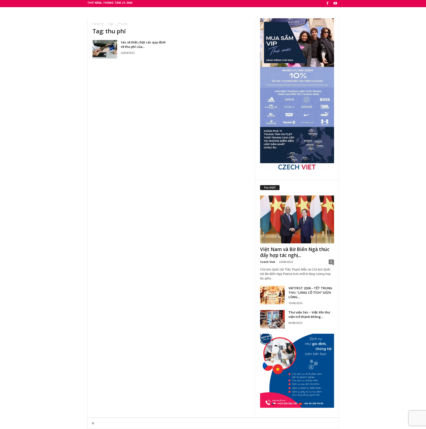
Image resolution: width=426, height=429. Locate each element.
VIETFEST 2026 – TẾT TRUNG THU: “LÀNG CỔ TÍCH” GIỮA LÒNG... (310, 292)
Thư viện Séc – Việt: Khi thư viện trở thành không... (309, 314)
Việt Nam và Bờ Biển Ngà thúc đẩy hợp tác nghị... (294, 252)
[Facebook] (328, 3)
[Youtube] (335, 3)
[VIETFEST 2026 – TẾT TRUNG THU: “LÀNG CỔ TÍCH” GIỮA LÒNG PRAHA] (272, 295)
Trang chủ (98, 23)
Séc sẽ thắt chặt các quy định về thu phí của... (143, 44)
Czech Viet (267, 262)
